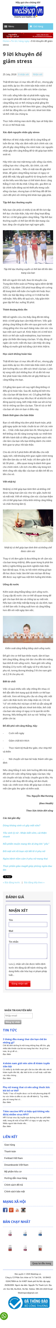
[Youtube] (17, 1210)
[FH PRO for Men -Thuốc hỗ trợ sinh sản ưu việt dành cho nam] (25, 1236)
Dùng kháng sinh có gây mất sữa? (21, 825)
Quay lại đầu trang (41, 1263)
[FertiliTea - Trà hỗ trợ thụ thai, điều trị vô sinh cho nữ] (40, 1251)
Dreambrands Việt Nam (16, 1165)
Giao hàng (9, 1145)
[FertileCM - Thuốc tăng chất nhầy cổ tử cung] (25, 1251)
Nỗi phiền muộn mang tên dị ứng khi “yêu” (26, 844)
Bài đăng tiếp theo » (34, 882)
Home (6, 41)
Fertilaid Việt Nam (13, 1158)
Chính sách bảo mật (14, 1191)
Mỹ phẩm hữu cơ (13, 1171)
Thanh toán (10, 1151)
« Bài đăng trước (11, 882)
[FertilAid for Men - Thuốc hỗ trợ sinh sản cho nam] (40, 1236)
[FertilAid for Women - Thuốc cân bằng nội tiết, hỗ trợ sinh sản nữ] (10, 1251)
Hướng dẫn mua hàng (15, 1178)
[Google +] (11, 1210)
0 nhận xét (23, 74)
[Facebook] (5, 1210)
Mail (11, 931)
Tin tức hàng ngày (20, 41)
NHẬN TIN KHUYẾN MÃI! (18, 1010)
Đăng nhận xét (20, 983)
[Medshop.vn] (28, 12)
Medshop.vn (36, 1274)
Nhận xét (37, 74)
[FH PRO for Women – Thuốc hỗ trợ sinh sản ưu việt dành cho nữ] (10, 1236)
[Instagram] (23, 1210)
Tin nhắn (13, 942)
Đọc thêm (7, 1054)
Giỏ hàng (38, 26)
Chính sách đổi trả (13, 1185)
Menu (11, 26)
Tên (11, 920)
